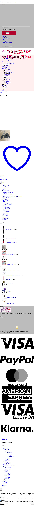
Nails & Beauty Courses (5, 86)
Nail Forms (4, 188)
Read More (5, 504)
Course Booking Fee (7, 69)
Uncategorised (4, 220)
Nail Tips (6, 77)
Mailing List (3, 32)
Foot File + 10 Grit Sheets (3, 179)
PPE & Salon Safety (4, 219)
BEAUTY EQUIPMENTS (5, 190)
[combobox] (7, 33)
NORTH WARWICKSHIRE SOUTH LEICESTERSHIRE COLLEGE (12, 196)
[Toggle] (4, 479)
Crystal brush (7, 68)
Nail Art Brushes (7, 67)
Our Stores (4, 41)
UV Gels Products (7, 58)
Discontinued (5, 480)
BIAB (7, 61)
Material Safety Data (6, 38)
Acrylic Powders (7, 208)
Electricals (6, 75)
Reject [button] (3, 504)
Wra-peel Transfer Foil (6, 218)
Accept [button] (1, 504)
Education (4, 40)
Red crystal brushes (7, 66)
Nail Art (4, 78)
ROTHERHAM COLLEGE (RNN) (9, 72)
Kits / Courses (4, 205)
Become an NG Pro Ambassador (7, 42)
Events (4, 39)
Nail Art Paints (7, 83)
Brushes (4, 64)
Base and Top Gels (5, 200)
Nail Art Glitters (5, 214)
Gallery (3, 89)
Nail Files (6, 76)
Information (3, 438)
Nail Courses (5, 87)
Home (2, 55)
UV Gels (6, 212)
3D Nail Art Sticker (7, 80)
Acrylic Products (7, 57)
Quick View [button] (1, 176)
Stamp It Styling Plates (8, 79)
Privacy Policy (5, 37)
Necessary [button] (1, 495)
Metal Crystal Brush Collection (7, 194)
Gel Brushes (5, 193)
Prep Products (7, 59)
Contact (3, 35)
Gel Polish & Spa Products (5, 199)
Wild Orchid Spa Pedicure (8, 204)
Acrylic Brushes (7, 65)
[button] (3, 4)
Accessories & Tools (7, 74)
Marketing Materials (6, 187)
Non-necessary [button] (2, 499)
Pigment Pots (7, 81)
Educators (4, 88)
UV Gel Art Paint (7, 211)
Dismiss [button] (17, 2)
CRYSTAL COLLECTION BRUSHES (8, 192)
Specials (3, 84)
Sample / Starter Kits (8, 70)
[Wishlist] (0, 141)
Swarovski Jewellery (8, 82)
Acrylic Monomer (7, 207)
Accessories (5, 73)
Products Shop (4, 56)
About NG (4, 36)
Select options (2, 182)
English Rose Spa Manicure (10, 63)
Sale (3, 85)
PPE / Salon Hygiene (8, 467)
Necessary (2, 496)
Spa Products (7, 62)
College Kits (3, 195)
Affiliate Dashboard (4, 43)
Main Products (5, 448)
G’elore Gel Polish (9, 60)
